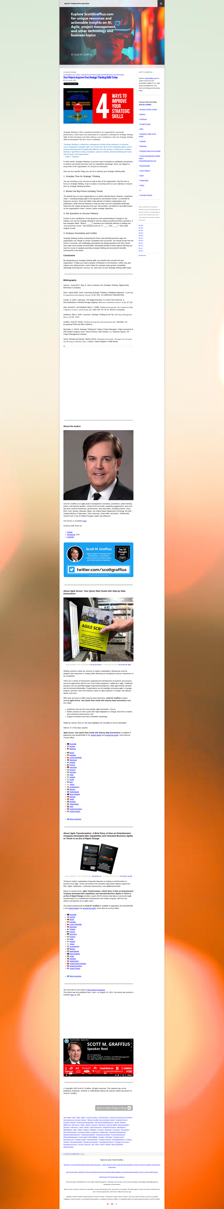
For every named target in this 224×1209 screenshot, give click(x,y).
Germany (73, 767)
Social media (83, 1137)
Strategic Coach (118, 1137)
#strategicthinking (76, 1142)
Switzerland (74, 804)
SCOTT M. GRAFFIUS (72, 1154)
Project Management (118, 1135)
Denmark (73, 760)
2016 (141, 251)
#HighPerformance (109, 1127)
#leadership (104, 1132)
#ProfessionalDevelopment (104, 1122)
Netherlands (74, 792)
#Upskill (122, 1122)
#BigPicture (67, 1125)
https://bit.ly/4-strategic (96, 990)
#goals (86, 1127)
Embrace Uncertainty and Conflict (121, 1117)
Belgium (73, 749)
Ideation (86, 1130)
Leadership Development (117, 1132)
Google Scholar (145, 124)
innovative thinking (84, 1132)
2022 (141, 235)
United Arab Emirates (78, 963)
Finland (72, 762)
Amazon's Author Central (148, 109)
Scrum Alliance (145, 171)
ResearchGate (145, 166)
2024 (141, 230)
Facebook (71, 534)
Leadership (95, 1132)
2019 (141, 243)
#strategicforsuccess (70, 1144)
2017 (141, 248)
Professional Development (85, 1122)
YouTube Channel (146, 195)
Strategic (102, 1137)
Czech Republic (76, 757)
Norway (73, 797)
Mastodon (143, 146)
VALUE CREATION (117, 1144)
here (84, 521)
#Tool (97, 1144)
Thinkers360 (144, 180)
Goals (81, 1127)
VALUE (102, 1144)
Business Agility (112, 1125)
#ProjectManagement (70, 1137)
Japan (72, 784)
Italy (71, 782)
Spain (72, 799)
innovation (116, 1130)
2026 (141, 225)
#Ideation (93, 1130)
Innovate (101, 1130)
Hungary (73, 772)
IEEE (141, 129)
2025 (141, 228)
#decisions (74, 1127)
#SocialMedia (93, 1137)
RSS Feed (143, 255)
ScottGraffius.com (151, 78)
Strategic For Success (122, 1142)
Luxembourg (74, 787)
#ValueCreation (68, 1147)
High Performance (96, 1127)
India (71, 775)
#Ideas (80, 1130)
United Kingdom (76, 809)
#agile (69, 1117)
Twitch (142, 185)
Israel (72, 780)
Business (95, 1125)
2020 (141, 240)
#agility (88, 1125)
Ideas (75, 1130)
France (72, 765)
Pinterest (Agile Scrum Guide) (150, 151)
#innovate (108, 1130)
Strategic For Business (90, 1142)
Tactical (80, 1144)
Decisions (66, 1127)
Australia (73, 744)
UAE (71, 806)
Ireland (72, 777)
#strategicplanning (118, 1140)
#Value (108, 1144)
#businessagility (123, 1125)
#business (102, 1125)
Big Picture (75, 1125)
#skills (83, 1117)
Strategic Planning (105, 1140)
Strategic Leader (80, 1140)
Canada (73, 755)
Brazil (72, 753)
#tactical (87, 1144)
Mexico (72, 789)
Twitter (69, 532)
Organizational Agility (103, 1135)
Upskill (116, 1122)
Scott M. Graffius (91, 1117)
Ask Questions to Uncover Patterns (75, 1120)
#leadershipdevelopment (71, 1135)
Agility (83, 1125)
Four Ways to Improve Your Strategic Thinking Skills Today (90, 77)
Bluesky (142, 114)
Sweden (73, 802)
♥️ (112, 1204)
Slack (142, 175)
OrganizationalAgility (88, 1135)
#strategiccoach (68, 1140)
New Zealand (75, 794)
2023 (141, 233)
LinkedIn (70, 537)
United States (96, 735)
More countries (75, 819)
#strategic (109, 1137)
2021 (141, 238)
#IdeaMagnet (67, 1130)
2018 (141, 246)
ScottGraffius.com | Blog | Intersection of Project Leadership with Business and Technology (93, 74)
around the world (111, 735)
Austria (72, 746)
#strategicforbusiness (106, 1142)
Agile (73, 1117)
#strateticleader (92, 1140)
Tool (92, 1144)
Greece (72, 770)
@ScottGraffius (104, 1117)
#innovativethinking (69, 1132)
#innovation (125, 1130)
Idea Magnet (121, 1127)
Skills (78, 1117)
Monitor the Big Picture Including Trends (101, 1120)
